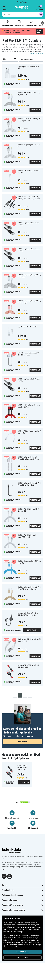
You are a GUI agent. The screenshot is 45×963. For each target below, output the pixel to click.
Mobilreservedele (7, 25)
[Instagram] (9, 876)
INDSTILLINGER (22, 957)
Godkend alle (22, 952)
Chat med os (22, 742)
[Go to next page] (30, 695)
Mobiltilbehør (19, 25)
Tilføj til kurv (35, 84)
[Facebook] (4, 876)
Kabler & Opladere (31, 25)
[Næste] (42, 23)
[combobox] (22, 14)
